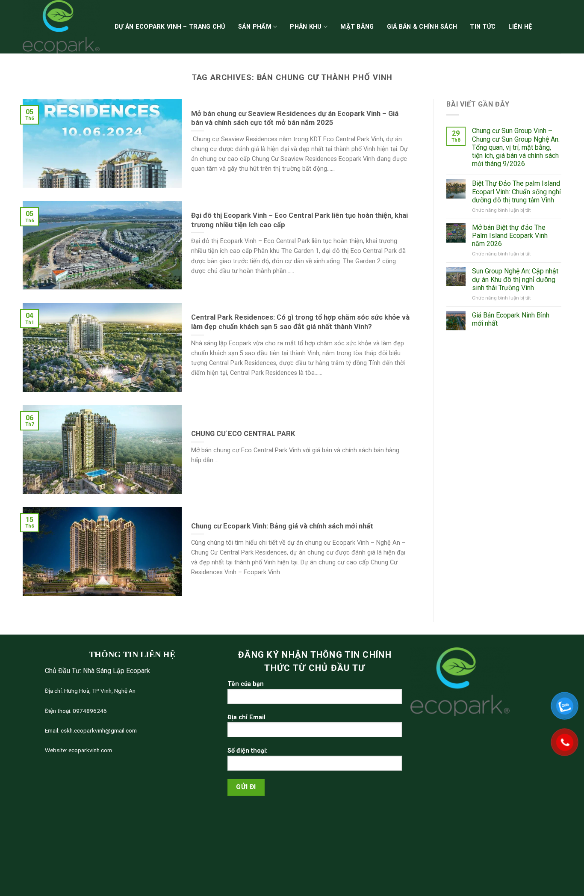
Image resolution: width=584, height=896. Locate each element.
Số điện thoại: (247, 750)
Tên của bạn (245, 684)
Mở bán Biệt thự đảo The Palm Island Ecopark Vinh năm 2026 (510, 235)
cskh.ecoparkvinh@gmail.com (98, 730)
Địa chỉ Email (246, 717)
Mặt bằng (357, 26)
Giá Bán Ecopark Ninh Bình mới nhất (510, 319)
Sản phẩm (254, 26)
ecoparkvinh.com (89, 750)
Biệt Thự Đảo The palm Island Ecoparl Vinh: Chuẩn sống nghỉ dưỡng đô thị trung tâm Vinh (516, 191)
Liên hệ (520, 26)
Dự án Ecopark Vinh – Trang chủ (170, 26)
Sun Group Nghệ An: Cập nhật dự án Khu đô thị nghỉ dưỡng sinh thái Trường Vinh (515, 279)
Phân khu (305, 26)
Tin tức (483, 26)
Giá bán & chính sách (422, 26)
